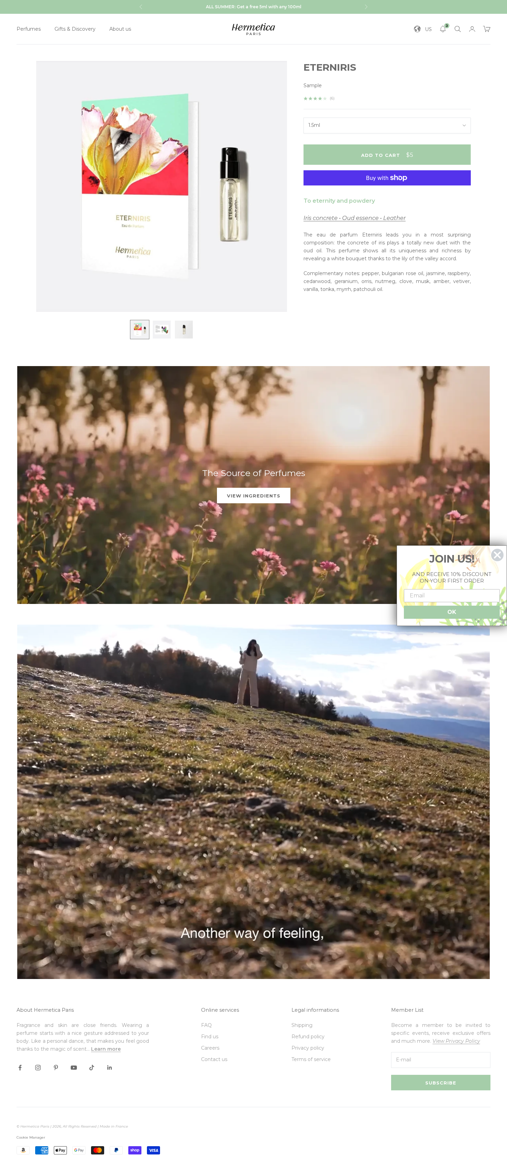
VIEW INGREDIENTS (253, 495)
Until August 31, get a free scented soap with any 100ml (253, 6)
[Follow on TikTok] (91, 1067)
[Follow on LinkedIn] (109, 1067)
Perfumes (29, 29)
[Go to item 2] (161, 329)
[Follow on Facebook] (20, 1067)
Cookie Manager (31, 1137)
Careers (210, 1048)
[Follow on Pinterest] (55, 1067)
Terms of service (311, 1059)
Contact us (214, 1059)
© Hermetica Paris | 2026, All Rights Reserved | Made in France (72, 1126)
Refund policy (308, 1036)
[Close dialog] (497, 555)
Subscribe (440, 1083)
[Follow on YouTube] (73, 1067)
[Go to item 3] (183, 329)
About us (120, 29)
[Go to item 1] (139, 329)
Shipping (301, 1025)
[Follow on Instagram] (37, 1067)
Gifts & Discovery (75, 29)
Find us (209, 1036)
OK (451, 612)
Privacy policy (307, 1048)
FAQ (206, 1025)
